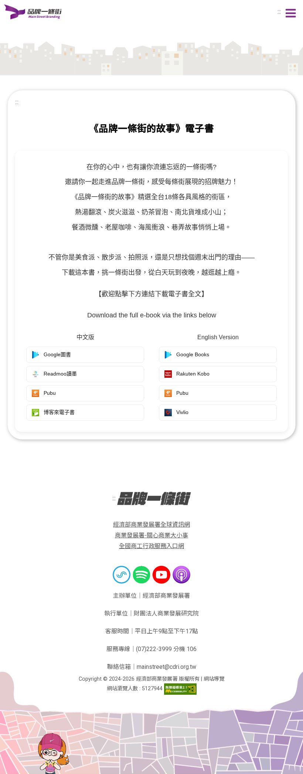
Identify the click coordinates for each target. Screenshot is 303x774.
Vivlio (182, 412)
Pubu (50, 393)
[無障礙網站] (180, 688)
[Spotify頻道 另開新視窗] (142, 574)
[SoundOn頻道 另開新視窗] (122, 574)
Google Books (192, 354)
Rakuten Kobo (193, 374)
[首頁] (33, 11)
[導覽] (291, 13)
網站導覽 (214, 679)
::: (279, 11)
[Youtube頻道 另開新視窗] (162, 574)
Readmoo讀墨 (60, 374)
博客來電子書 (59, 412)
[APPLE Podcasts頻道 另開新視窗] (181, 574)
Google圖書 (57, 354)
